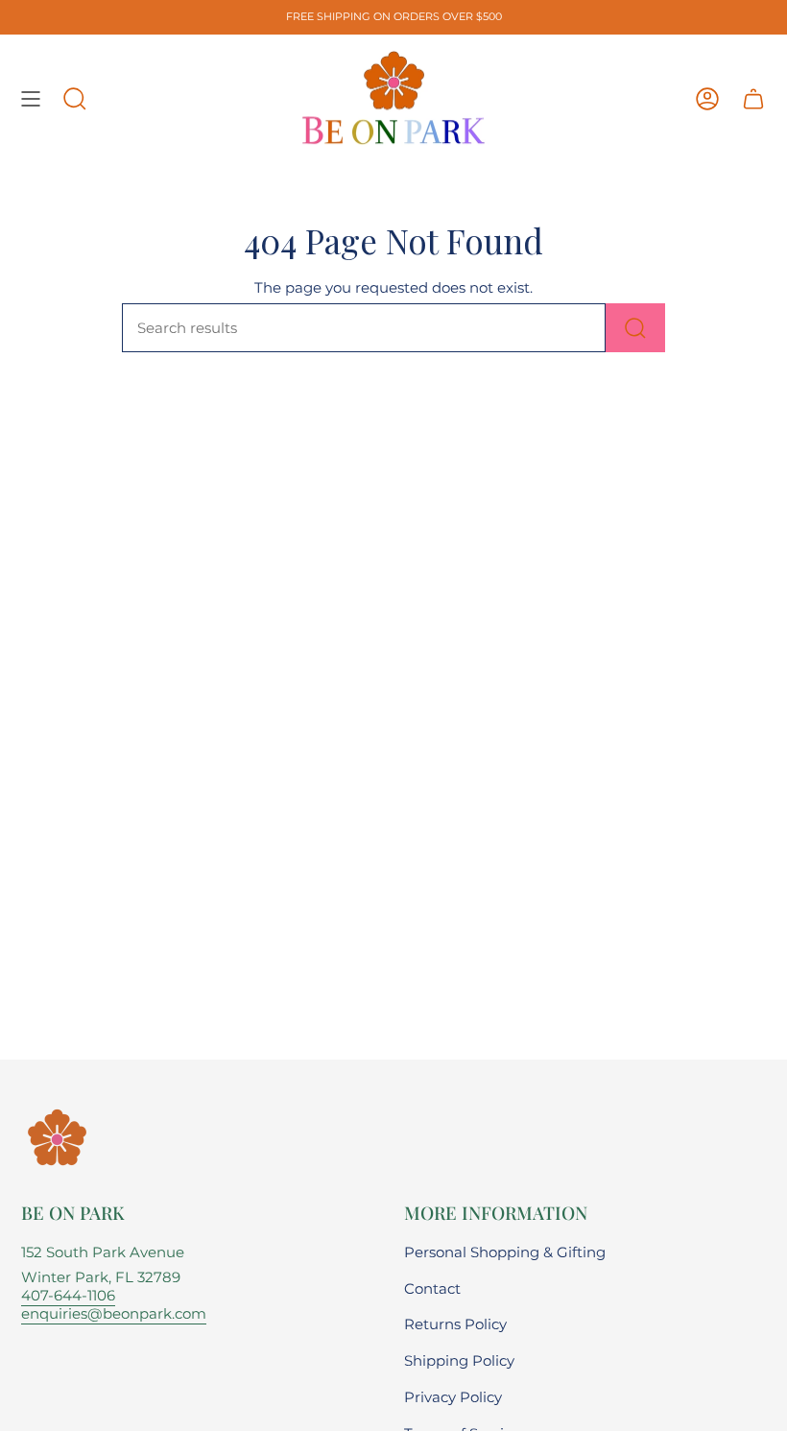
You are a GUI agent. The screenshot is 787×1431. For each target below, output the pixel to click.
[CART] (753, 99)
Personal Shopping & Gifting (505, 1252)
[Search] (635, 327)
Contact (432, 1288)
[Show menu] (31, 99)
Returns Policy (455, 1324)
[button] (75, 99)
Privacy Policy (453, 1397)
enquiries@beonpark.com (113, 1313)
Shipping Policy (459, 1360)
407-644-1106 (68, 1295)
